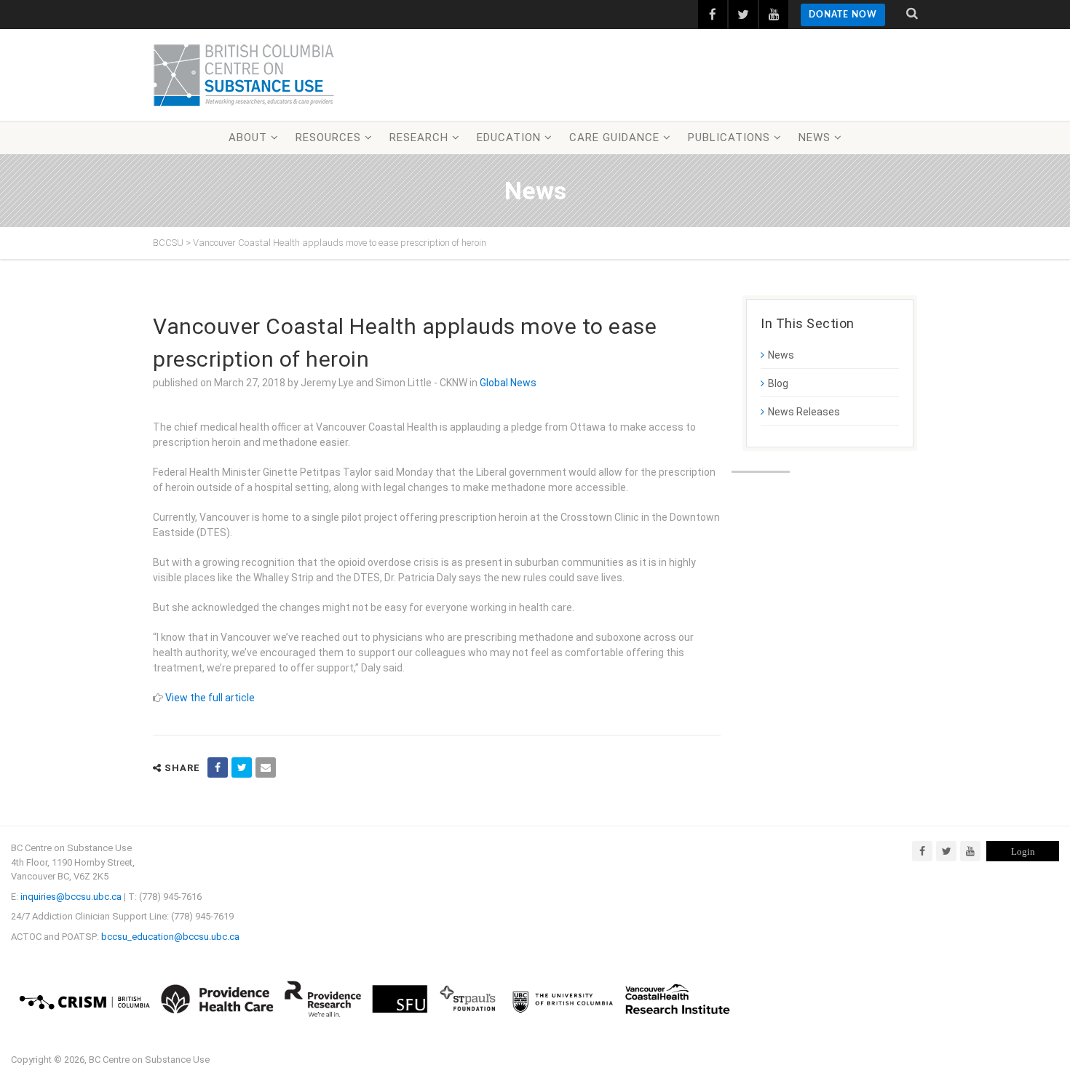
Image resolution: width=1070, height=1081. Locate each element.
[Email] (265, 767)
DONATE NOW (843, 14)
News (814, 137)
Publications (729, 137)
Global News (508, 382)
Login (1023, 851)
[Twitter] (946, 851)
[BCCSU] (244, 74)
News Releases (804, 412)
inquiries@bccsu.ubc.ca (71, 896)
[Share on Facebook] (217, 767)
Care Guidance (614, 137)
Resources (328, 137)
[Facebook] (922, 851)
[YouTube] (970, 851)
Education (509, 137)
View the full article (210, 697)
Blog (778, 383)
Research (418, 137)
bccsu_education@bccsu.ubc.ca (170, 936)
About (248, 137)
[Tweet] (241, 767)
